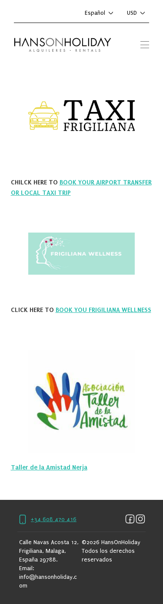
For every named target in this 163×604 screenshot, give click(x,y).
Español (95, 13)
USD (132, 13)
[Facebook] (130, 519)
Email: (26, 568)
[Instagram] (140, 519)
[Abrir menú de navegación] (144, 44)
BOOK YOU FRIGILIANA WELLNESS (103, 310)
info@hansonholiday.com (48, 581)
